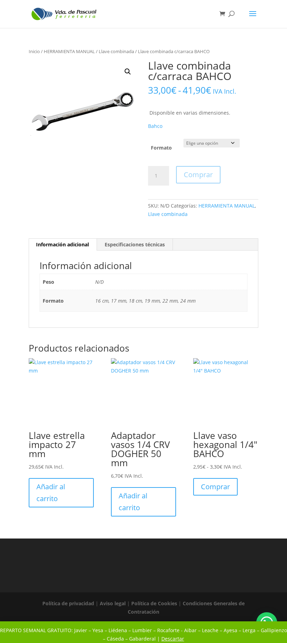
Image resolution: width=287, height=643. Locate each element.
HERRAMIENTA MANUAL (69, 51)
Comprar (198, 174)
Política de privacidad (68, 603)
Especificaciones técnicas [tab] (135, 244)
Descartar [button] (172, 638)
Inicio (34, 51)
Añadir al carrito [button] (50, 492)
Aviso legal (113, 603)
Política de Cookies (154, 603)
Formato (161, 147)
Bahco (155, 126)
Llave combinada (116, 51)
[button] (127, 71)
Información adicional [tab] (62, 244)
